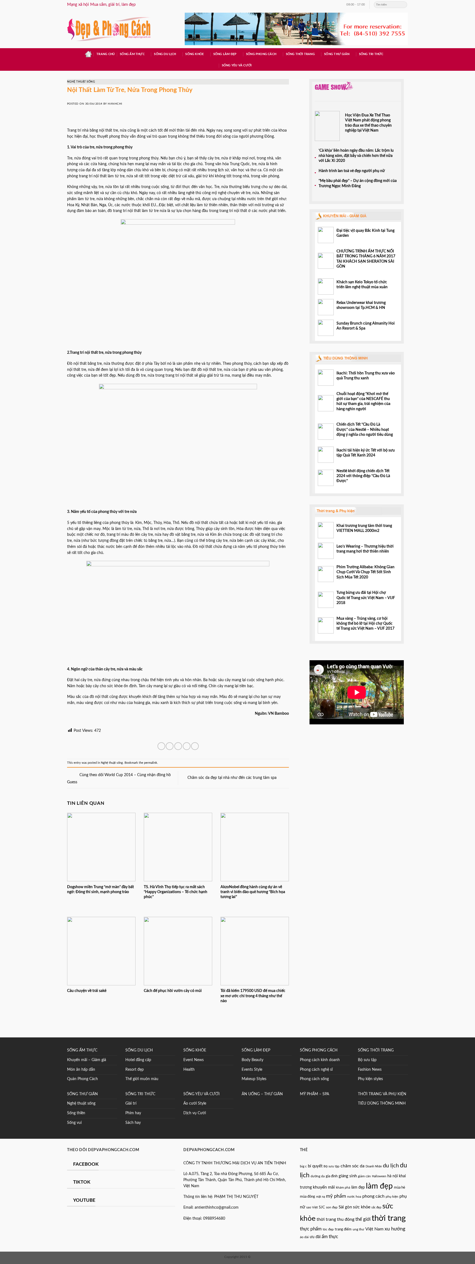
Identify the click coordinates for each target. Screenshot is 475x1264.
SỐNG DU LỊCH (139, 1050)
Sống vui (74, 1123)
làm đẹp (358, 1187)
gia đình (332, 1176)
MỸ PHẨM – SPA (314, 1094)
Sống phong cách (261, 54)
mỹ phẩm (336, 1196)
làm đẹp (379, 1186)
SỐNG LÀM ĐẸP (256, 1050)
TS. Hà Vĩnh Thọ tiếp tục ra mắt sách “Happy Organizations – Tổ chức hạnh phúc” (175, 892)
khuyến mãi (324, 1187)
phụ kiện (392, 1196)
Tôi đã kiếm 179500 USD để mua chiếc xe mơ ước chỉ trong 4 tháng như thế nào (252, 996)
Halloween (379, 1176)
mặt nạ (320, 1196)
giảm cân (364, 1176)
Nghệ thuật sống (81, 81)
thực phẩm (311, 1229)
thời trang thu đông (335, 1219)
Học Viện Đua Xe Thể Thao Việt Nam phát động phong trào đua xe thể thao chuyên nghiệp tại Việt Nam (368, 122)
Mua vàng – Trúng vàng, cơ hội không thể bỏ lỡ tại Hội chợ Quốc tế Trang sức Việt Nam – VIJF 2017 (365, 624)
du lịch (391, 1165)
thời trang (389, 1218)
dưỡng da (318, 1176)
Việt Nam (374, 1229)
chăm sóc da (352, 1166)
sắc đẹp (376, 1207)
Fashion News (370, 1070)
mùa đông (307, 1196)
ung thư (358, 1229)
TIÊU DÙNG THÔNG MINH (382, 1103)
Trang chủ (105, 54)
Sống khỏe (194, 54)
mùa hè (399, 1187)
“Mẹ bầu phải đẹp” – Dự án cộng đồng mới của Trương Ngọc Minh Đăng (358, 183)
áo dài (304, 1237)
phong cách (373, 1196)
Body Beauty (252, 1060)
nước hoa (354, 1196)
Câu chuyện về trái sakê (86, 991)
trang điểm (343, 1229)
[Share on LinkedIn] (195, 746)
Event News (193, 1060)
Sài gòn (345, 1207)
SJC (322, 1207)
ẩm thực (330, 1236)
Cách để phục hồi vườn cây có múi (173, 991)
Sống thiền (76, 1113)
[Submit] (403, 4)
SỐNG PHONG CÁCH (319, 1050)
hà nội (392, 1176)
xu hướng (395, 1229)
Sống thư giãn (336, 54)
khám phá (343, 1187)
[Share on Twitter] (169, 746)
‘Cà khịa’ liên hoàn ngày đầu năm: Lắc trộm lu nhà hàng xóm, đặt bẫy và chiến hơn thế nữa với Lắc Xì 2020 (356, 156)
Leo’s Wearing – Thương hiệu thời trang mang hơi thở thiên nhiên (365, 549)
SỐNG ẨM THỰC (82, 1050)
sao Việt (312, 1207)
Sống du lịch (165, 54)
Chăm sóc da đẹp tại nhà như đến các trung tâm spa (232, 778)
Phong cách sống (314, 1079)
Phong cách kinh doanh (320, 1060)
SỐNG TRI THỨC (371, 54)
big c (303, 1166)
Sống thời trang (300, 54)
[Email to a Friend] (178, 746)
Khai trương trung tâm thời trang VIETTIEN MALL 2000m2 (364, 528)
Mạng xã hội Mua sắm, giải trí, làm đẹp (101, 4)
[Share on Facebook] (161, 746)
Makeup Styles (254, 1079)
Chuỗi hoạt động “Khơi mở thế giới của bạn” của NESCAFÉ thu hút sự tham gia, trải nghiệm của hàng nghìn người (363, 401)
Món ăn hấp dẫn (81, 1070)
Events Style (252, 1070)
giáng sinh (348, 1176)
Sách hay (133, 1123)
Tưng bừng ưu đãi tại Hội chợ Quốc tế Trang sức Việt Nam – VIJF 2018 (365, 598)
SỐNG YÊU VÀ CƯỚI (201, 1094)
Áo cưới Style (194, 1103)
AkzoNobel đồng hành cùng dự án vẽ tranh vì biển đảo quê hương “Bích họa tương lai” (252, 892)
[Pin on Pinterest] (186, 746)
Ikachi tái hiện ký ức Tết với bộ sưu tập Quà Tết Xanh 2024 (365, 452)
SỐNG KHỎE (194, 1050)
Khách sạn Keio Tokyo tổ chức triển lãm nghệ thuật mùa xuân (362, 284)
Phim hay (133, 1113)
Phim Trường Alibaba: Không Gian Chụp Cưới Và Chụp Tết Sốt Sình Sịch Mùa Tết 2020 (365, 572)
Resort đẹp (134, 1070)
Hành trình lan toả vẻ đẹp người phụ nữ (352, 171)
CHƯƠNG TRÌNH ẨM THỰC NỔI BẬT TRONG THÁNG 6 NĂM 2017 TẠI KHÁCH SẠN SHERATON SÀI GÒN (365, 258)
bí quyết (315, 1166)
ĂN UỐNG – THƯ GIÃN (262, 1094)
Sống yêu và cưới (237, 65)
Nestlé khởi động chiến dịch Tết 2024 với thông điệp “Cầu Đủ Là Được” (363, 476)
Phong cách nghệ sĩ (316, 1070)
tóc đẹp (328, 1229)
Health (189, 1070)
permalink (150, 762)
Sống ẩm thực (132, 54)
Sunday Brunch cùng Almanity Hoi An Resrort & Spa (365, 326)
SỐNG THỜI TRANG (376, 1050)
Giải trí (130, 1103)
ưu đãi (315, 1237)
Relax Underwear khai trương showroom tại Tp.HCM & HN (361, 305)
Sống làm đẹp (225, 54)
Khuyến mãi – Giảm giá (86, 1060)
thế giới (363, 1219)
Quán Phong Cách (82, 1079)
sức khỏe (361, 1207)
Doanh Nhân (374, 1166)
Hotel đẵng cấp (138, 1060)
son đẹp (332, 1207)
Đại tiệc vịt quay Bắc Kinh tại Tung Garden (365, 233)
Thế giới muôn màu (141, 1079)
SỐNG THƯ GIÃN (82, 1094)
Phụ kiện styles (370, 1079)
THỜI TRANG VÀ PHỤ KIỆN (382, 1094)
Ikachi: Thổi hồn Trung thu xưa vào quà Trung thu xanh (365, 375)
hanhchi (115, 103)
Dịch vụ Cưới (194, 1113)
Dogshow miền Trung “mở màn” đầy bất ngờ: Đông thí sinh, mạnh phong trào (100, 889)
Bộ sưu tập (367, 1060)
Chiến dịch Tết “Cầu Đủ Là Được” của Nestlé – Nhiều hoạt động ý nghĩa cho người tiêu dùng (365, 430)
